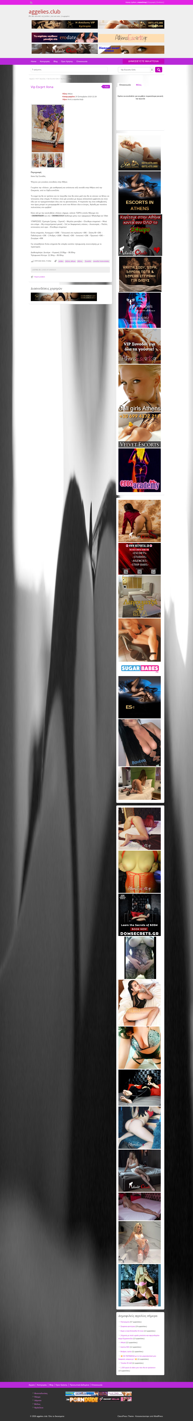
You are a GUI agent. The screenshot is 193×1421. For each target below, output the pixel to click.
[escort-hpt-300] (139, 661)
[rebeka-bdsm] (139, 1068)
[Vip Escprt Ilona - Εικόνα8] (59, 164)
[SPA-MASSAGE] (139, 617)
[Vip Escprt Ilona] (48, 128)
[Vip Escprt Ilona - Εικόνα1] (36, 157)
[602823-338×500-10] (139, 766)
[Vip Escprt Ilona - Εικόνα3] (51, 157)
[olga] (139, 1105)
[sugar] (140, 675)
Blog (56, 61)
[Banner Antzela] (139, 849)
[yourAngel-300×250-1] (139, 327)
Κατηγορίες (45, 61)
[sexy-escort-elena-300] (139, 799)
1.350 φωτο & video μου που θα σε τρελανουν (138, 1368)
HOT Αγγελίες (40, 79)
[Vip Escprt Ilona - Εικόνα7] (51, 164)
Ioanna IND (125, 1347)
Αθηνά (123, 1343)
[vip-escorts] (139, 213)
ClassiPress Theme (126, 1416)
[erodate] (140, 291)
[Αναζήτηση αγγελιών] (158, 69)
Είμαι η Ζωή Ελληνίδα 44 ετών (132, 1331)
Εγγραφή (151, 2)
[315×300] (140, 255)
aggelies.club (44, 11)
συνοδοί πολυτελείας (101, 261)
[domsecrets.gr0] (139, 935)
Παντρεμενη (125, 1322)
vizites (60, 261)
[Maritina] (139, 542)
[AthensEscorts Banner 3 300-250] (139, 363)
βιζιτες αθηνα (70, 261)
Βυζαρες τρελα (126, 1352)
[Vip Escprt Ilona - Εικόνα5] (36, 164)
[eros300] (139, 492)
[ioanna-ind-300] (139, 1263)
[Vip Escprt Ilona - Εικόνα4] (59, 157)
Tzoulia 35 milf (126, 1363)
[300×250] (139, 170)
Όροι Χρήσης (67, 61)
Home (33, 61)
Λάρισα (37, 1400)
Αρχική (31, 79)
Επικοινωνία (82, 61)
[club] (139, 1191)
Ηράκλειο (38, 1407)
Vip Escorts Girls (53, 79)
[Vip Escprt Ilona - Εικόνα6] (43, 164)
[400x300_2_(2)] (139, 574)
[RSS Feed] (31, 2)
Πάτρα (37, 1397)
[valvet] (139, 447)
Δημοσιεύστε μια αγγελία (143, 61)
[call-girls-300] (139, 411)
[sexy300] (139, 1220)
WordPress (158, 1416)
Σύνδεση (160, 2)
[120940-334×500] (139, 1025)
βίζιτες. (80, 261)
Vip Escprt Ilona (42, 87)
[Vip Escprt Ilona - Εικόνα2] (43, 157)
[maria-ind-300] (139, 1306)
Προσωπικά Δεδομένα (79, 1385)
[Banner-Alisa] (139, 892)
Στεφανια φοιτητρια (128, 1326)
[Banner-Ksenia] (139, 1148)
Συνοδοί (88, 261)
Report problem (39, 277)
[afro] (140, 978)
